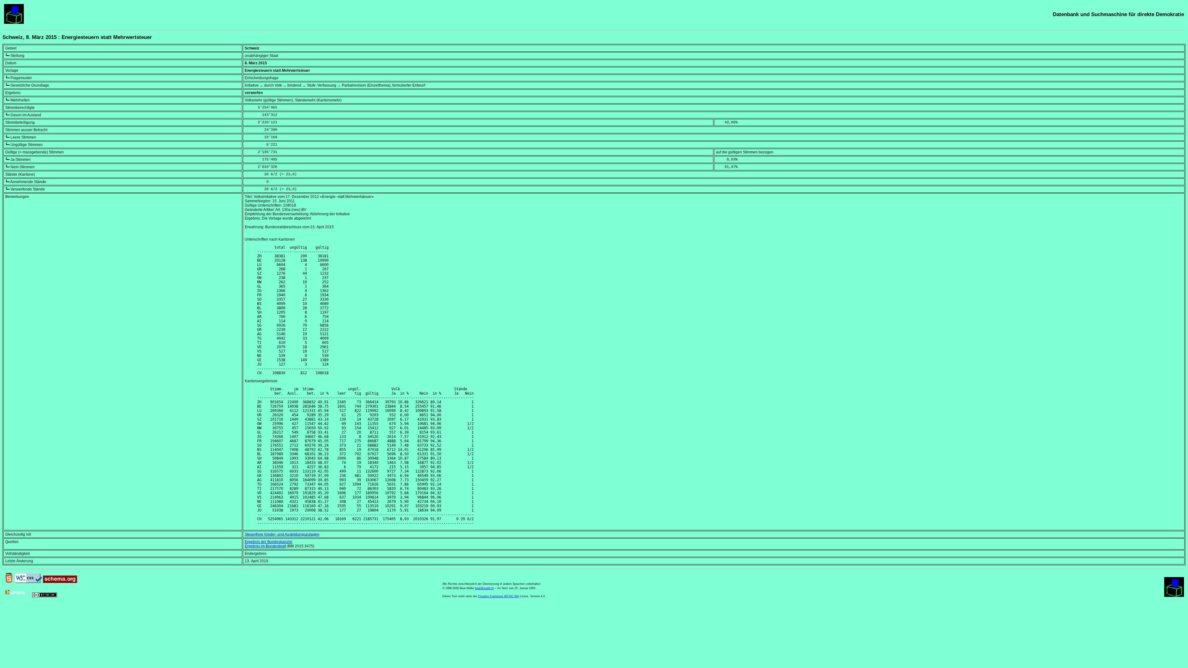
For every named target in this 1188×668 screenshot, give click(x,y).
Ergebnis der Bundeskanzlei (268, 542)
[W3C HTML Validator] (9, 582)
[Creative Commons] (44, 596)
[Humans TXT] (17, 596)
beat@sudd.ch (484, 588)
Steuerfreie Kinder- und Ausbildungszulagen (282, 534)
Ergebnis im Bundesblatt (265, 546)
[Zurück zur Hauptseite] (14, 22)
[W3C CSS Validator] (28, 582)
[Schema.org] (60, 582)
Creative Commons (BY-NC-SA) (498, 596)
